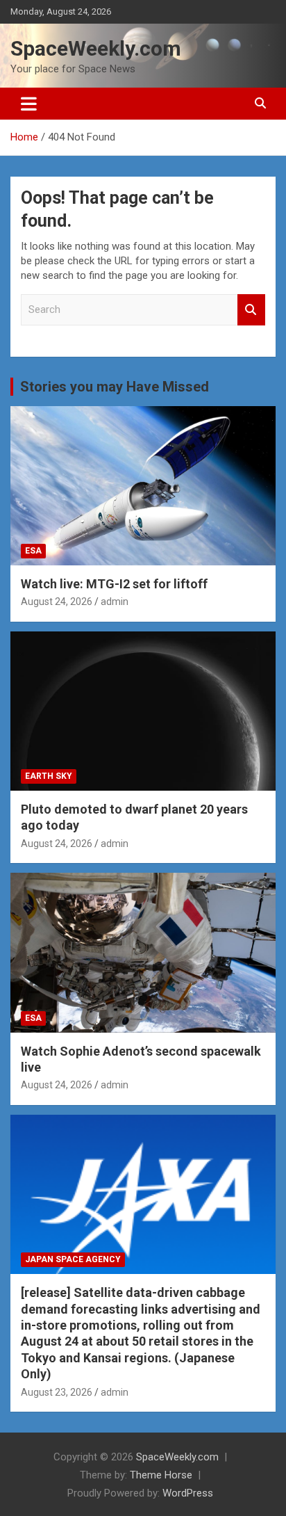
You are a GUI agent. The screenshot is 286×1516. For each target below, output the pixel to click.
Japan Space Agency (73, 1259)
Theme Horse (161, 1475)
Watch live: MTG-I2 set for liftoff (114, 583)
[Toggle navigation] (28, 104)
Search (251, 309)
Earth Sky (48, 776)
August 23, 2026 (56, 1392)
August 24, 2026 (56, 601)
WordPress (187, 1493)
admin (114, 601)
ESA (33, 551)
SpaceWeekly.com (95, 48)
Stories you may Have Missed (114, 386)
